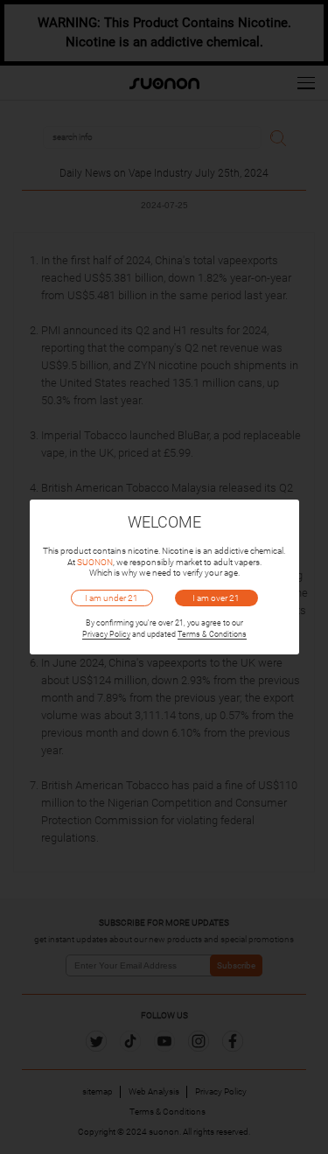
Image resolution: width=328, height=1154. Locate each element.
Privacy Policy (106, 634)
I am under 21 (111, 598)
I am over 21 (216, 598)
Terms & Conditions (212, 634)
